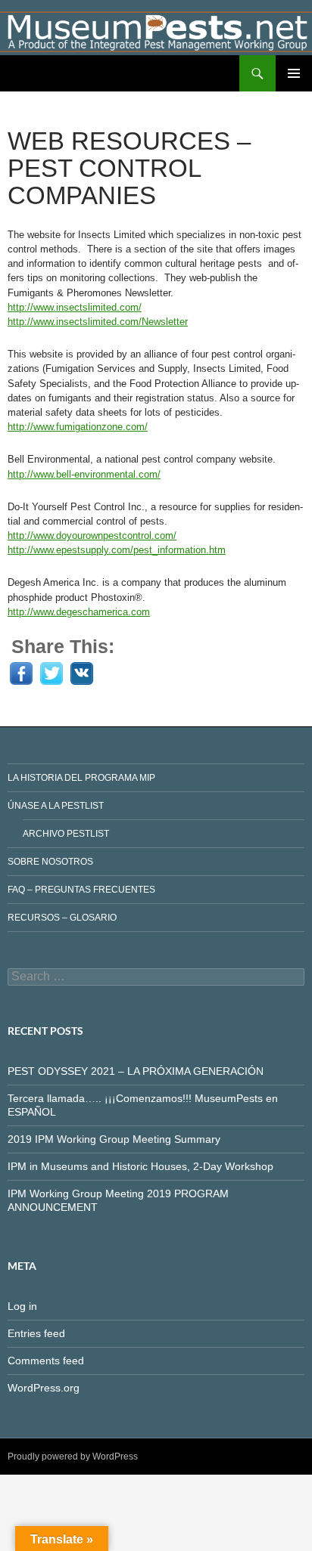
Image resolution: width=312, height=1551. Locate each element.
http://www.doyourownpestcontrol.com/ (92, 535)
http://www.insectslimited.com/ (75, 307)
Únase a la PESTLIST (56, 805)
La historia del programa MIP (81, 777)
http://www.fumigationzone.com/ (78, 426)
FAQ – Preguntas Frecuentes (81, 889)
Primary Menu (294, 73)
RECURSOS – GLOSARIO (62, 917)
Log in (22, 1306)
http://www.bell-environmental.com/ (84, 474)
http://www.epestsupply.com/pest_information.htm (117, 550)
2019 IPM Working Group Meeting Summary (114, 1139)
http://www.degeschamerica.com (79, 612)
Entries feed (36, 1333)
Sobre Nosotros (50, 861)
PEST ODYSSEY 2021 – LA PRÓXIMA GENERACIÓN (136, 1071)
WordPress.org (44, 1388)
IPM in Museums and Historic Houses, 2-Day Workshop (140, 1166)
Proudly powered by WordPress (73, 1456)
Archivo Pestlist (66, 833)
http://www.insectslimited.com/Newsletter (98, 321)
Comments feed (46, 1360)
